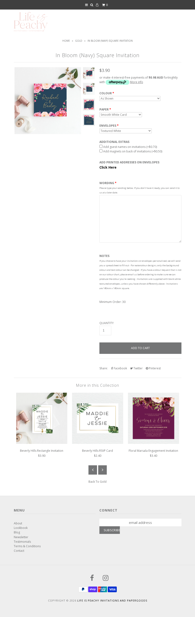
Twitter (138, 368)
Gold (78, 40)
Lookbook (21, 528)
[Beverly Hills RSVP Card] (97, 443)
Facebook (120, 368)
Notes (104, 256)
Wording (106, 183)
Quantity (106, 323)
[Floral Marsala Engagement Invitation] (153, 443)
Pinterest (154, 368)
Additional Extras (114, 141)
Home (66, 40)
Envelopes (107, 125)
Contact (19, 551)
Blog (17, 532)
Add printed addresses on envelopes (129, 162)
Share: (103, 368)
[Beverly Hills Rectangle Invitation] (41, 443)
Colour (105, 93)
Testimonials (22, 542)
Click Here (108, 167)
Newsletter (21, 537)
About (18, 523)
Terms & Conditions (27, 546)
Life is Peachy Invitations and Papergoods (112, 600)
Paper (104, 109)
